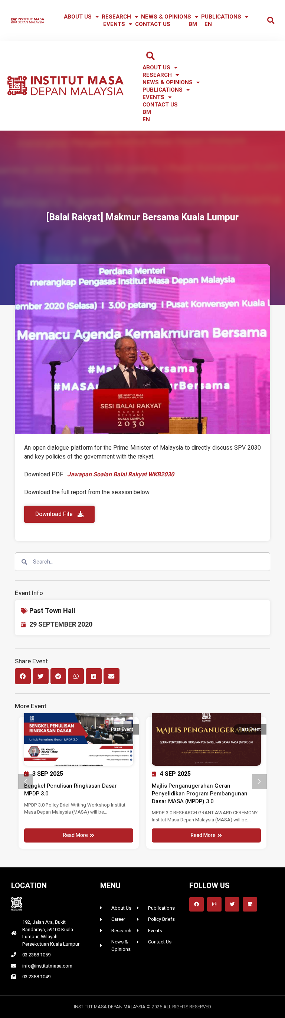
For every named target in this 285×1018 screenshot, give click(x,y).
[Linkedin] (250, 904)
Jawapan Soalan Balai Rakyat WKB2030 (120, 474)
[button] (270, 20)
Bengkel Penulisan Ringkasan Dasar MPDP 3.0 (70, 790)
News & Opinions (166, 16)
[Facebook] (196, 904)
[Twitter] (232, 904)
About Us (78, 16)
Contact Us (152, 24)
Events (114, 24)
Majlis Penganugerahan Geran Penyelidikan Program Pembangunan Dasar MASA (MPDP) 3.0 (200, 793)
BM (193, 24)
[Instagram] (214, 904)
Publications (221, 16)
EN (208, 24)
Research (116, 16)
